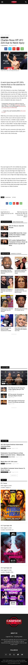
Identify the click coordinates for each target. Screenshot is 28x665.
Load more (13, 475)
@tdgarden (17, 105)
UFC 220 (13, 197)
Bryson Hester (12, 456)
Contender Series (4, 456)
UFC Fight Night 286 (6, 568)
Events (2, 229)
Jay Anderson (5, 45)
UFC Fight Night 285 (6, 525)
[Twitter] (18, 654)
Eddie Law (8, 448)
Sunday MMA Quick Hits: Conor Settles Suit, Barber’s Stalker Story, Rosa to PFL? (18, 234)
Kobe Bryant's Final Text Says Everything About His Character (6, 272)
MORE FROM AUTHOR (18, 222)
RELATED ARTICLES (6, 222)
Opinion (2, 463)
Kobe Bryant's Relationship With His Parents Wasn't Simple (21, 272)
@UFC (8, 105)
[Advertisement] (14, 19)
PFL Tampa (4, 483)
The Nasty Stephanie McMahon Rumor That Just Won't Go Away (21, 291)
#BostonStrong (22, 106)
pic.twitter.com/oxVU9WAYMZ (9, 107)
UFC (7, 37)
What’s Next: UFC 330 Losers (9, 461)
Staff (7, 383)
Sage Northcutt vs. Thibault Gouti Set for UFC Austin (7, 213)
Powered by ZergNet (16, 253)
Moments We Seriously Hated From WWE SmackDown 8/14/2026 (6, 329)
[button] (26, 2)
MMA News (3, 37)
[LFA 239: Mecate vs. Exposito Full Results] (14, 377)
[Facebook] (5, 654)
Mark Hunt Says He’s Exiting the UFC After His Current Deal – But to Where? (21, 214)
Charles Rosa (8, 197)
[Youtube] (22, 654)
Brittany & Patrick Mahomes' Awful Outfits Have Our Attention (7, 310)
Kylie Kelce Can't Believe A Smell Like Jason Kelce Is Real (6, 291)
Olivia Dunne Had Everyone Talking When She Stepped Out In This (21, 329)
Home (2, 35)
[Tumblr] (14, 654)
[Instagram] (10, 654)
